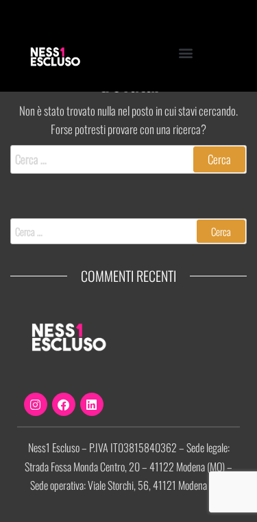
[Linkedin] (91, 404)
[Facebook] (63, 404)
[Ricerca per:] (128, 159)
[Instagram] (35, 404)
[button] (186, 52)
